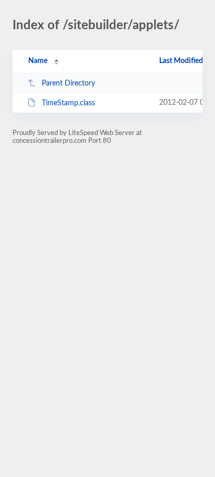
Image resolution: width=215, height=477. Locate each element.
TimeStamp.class (68, 103)
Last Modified (181, 61)
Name (37, 61)
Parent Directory (68, 83)
